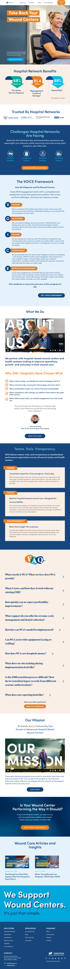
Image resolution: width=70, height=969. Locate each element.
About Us (23, 2)
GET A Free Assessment (35, 827)
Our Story (35, 789)
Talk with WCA (15, 59)
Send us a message (35, 706)
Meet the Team (35, 436)
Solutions (31, 2)
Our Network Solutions (35, 168)
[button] (31, 2)
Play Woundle (48, 2)
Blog (39, 2)
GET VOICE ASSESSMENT (51, 295)
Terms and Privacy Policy (53, 961)
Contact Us (61, 2)
